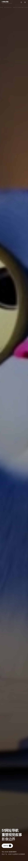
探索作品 (5, 845)
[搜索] (21, 2)
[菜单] (25, 2)
